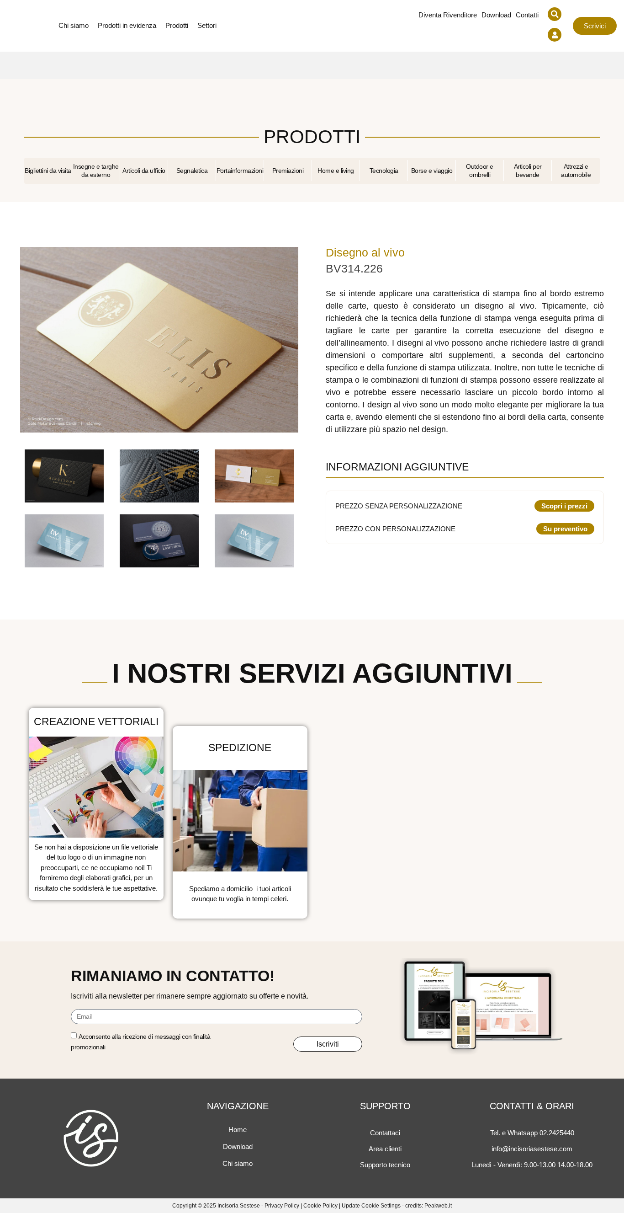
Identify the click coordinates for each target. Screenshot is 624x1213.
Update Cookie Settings (371, 1205)
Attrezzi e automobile (576, 171)
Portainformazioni (240, 170)
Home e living (335, 170)
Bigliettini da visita (48, 170)
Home (237, 1129)
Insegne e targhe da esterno (96, 171)
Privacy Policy (281, 1205)
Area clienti (385, 1149)
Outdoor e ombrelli (479, 171)
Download (496, 15)
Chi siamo (237, 1163)
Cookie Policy (320, 1205)
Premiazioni (288, 170)
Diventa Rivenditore (447, 15)
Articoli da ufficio (143, 170)
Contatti (527, 15)
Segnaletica (192, 170)
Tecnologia (384, 170)
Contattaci (385, 1133)
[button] (554, 14)
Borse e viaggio (432, 170)
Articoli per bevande (528, 171)
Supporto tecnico (385, 1165)
